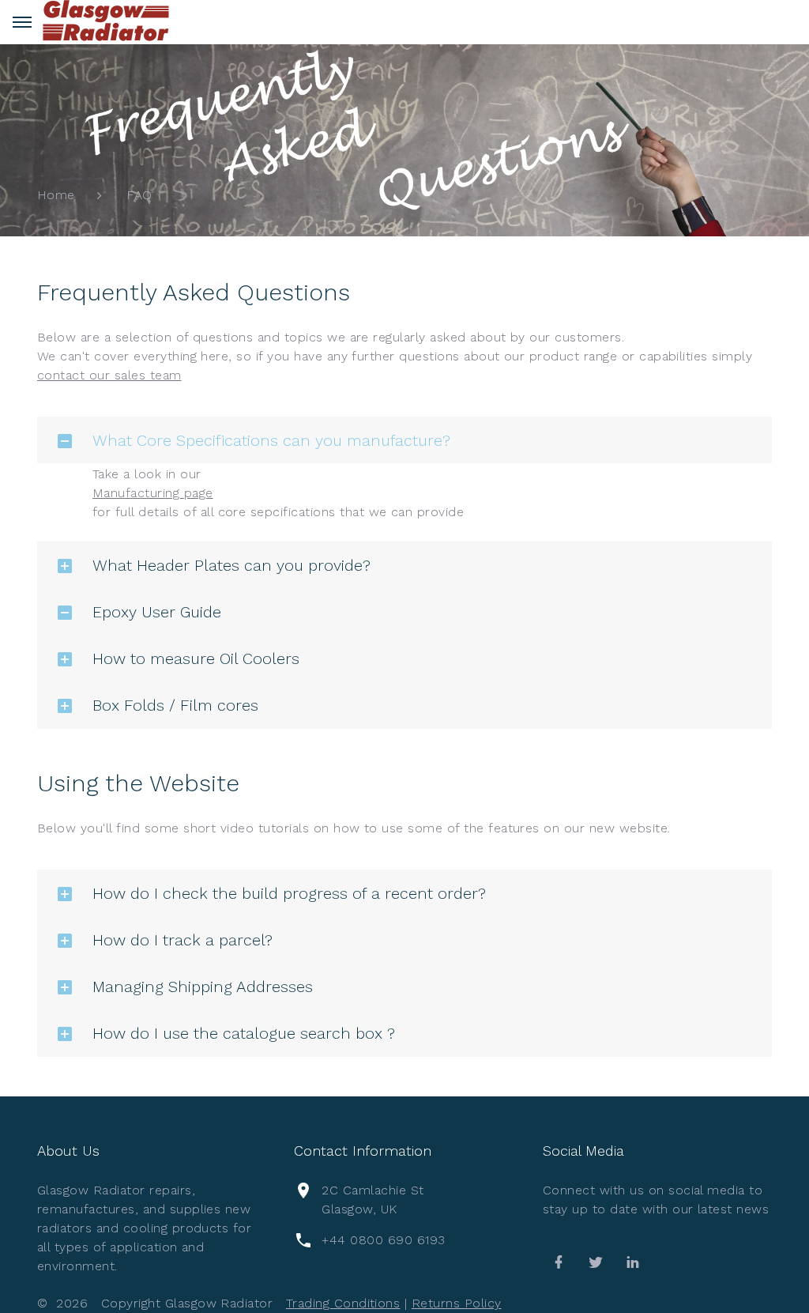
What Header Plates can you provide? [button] (231, 565)
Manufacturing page (152, 492)
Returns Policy (457, 1303)
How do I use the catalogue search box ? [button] (243, 1033)
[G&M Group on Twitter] (595, 1262)
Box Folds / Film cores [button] (175, 705)
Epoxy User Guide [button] (156, 611)
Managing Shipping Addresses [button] (202, 986)
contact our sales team (109, 375)
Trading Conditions (343, 1303)
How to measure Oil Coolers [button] (195, 658)
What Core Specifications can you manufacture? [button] (271, 440)
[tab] (404, 440)
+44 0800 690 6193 (383, 1239)
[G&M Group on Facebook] (558, 1262)
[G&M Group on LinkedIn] (633, 1262)
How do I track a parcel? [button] (182, 939)
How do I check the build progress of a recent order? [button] (289, 893)
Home (56, 194)
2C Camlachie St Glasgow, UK (372, 1200)
